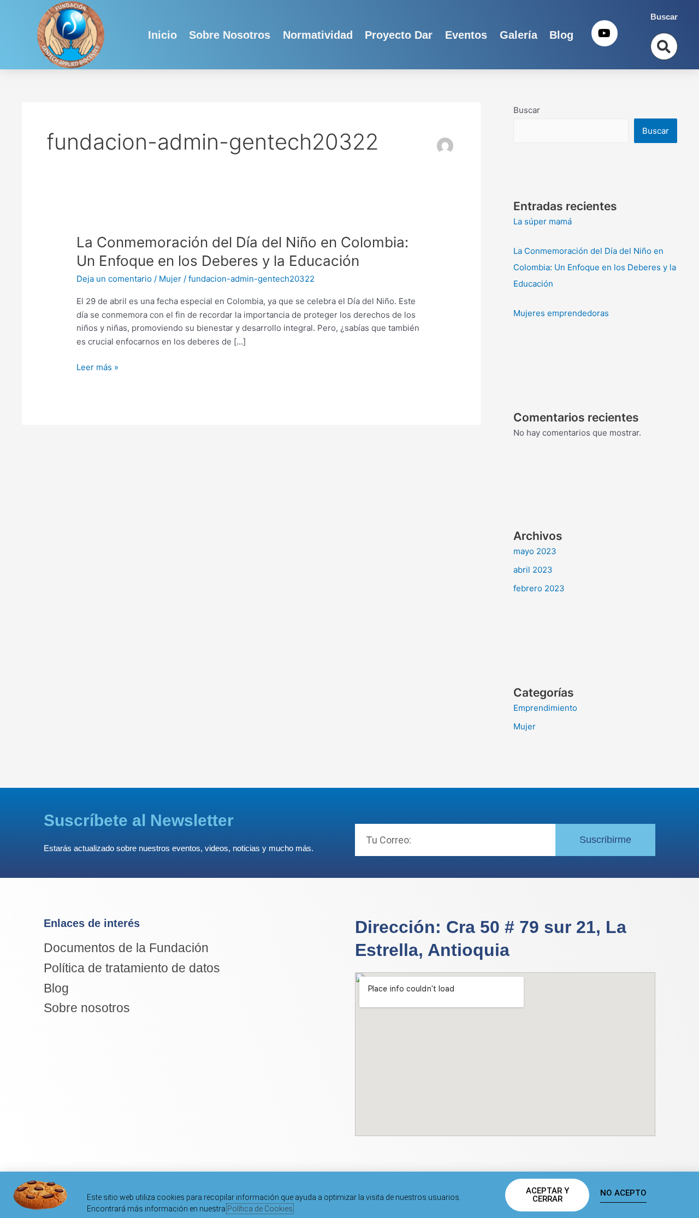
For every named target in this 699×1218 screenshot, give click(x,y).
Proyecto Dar (399, 35)
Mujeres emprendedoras (561, 313)
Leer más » (97, 368)
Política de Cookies (260, 1208)
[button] (664, 46)
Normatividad (318, 35)
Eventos (466, 35)
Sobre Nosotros (229, 35)
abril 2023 (533, 570)
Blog (561, 35)
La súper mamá (542, 221)
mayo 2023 (534, 551)
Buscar (526, 110)
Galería (518, 35)
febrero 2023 (539, 588)
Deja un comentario (114, 279)
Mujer (170, 279)
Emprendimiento (545, 708)
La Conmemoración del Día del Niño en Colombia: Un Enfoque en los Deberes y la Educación (594, 267)
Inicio (162, 35)
